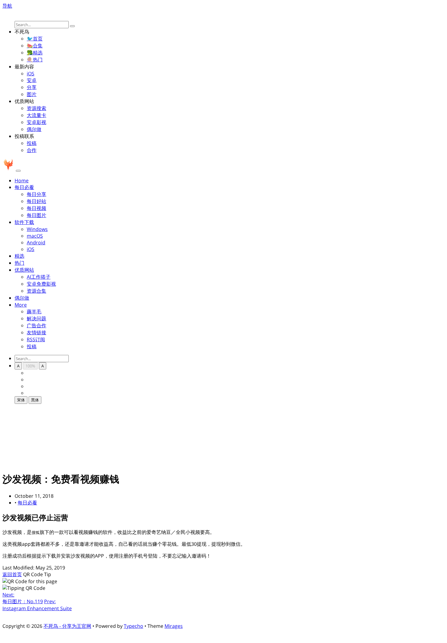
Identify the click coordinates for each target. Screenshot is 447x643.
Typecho (133, 626)
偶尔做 (34, 129)
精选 (19, 256)
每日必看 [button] (24, 187)
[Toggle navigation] (18, 171)
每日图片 (36, 215)
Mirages (174, 626)
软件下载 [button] (24, 222)
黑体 (35, 400)
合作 (31, 150)
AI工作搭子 (38, 276)
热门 (19, 263)
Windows (37, 229)
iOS (30, 73)
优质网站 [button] (24, 269)
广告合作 (36, 325)
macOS (35, 235)
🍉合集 (35, 45)
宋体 (21, 400)
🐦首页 (35, 38)
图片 (31, 94)
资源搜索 (36, 108)
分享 (31, 87)
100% (30, 366)
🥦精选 (35, 52)
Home (22, 180)
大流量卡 (36, 115)
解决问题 (36, 318)
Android (36, 242)
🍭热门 (35, 59)
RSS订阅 (36, 339)
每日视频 (36, 208)
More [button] (21, 304)
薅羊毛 (34, 311)
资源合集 (36, 290)
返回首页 (12, 574)
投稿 (31, 143)
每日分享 (36, 194)
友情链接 (36, 332)
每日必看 (27, 502)
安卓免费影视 (41, 283)
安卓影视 (36, 122)
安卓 (31, 80)
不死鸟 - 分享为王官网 (67, 626)
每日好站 (36, 201)
